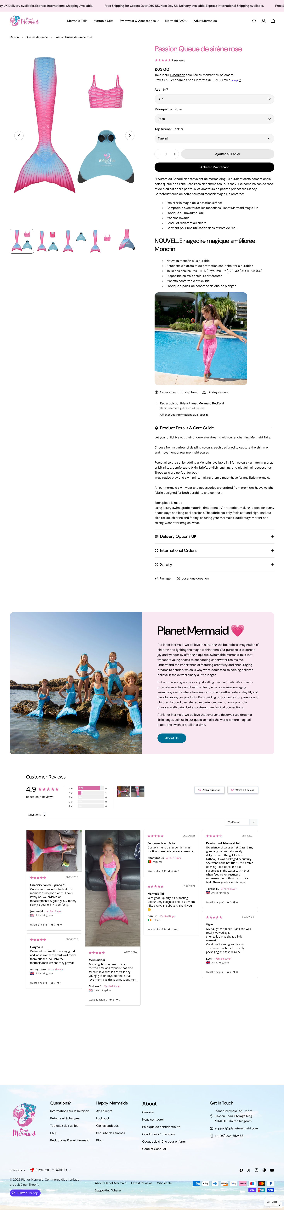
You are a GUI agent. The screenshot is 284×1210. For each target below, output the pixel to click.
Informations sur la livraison (69, 1111)
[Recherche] (254, 21)
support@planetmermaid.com (236, 1128)
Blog (99, 1140)
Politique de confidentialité (161, 1127)
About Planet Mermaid (111, 1183)
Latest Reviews (141, 1183)
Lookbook (103, 1118)
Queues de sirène (37, 37)
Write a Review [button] (245, 790)
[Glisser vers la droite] (129, 135)
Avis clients (104, 1111)
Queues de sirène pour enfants (164, 1141)
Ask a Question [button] (211, 790)
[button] (53, 924)
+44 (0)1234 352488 (229, 1136)
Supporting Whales (108, 1190)
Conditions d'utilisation (158, 1134)
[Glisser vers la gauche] (19, 135)
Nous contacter (153, 1119)
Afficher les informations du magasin (184, 414)
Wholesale (164, 1183)
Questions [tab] (34, 814)
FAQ (53, 1133)
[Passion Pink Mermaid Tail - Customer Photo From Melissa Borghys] (137, 791)
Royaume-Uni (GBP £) (51, 1170)
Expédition (177, 75)
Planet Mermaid (32, 1180)
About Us (172, 738)
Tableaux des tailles (64, 1126)
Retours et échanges (64, 1118)
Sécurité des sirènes (110, 1133)
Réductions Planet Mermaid (69, 1140)
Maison (14, 37)
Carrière (148, 1112)
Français (16, 1170)
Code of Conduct (154, 1149)
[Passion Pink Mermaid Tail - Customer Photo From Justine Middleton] (123, 791)
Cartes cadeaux (107, 1126)
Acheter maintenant (214, 167)
